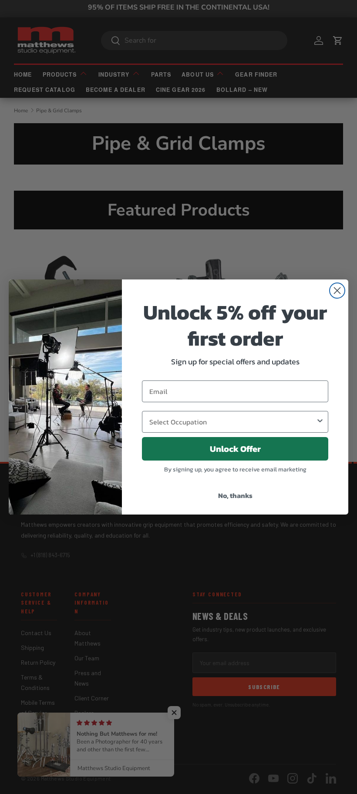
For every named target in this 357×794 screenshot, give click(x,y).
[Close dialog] (337, 290)
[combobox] (232, 421)
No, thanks (235, 495)
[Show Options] (320, 421)
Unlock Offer (235, 448)
